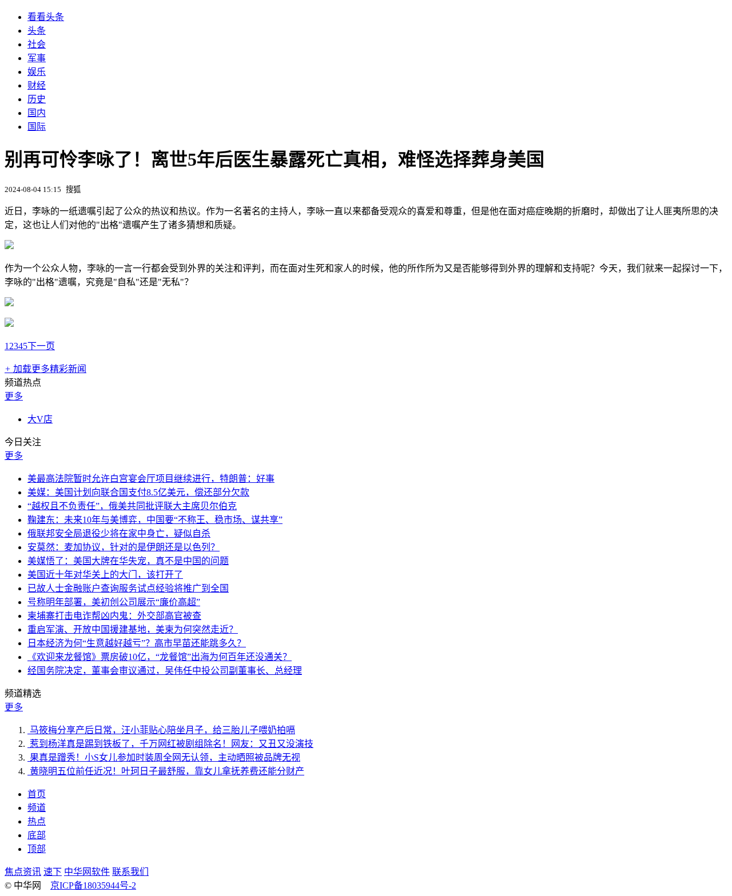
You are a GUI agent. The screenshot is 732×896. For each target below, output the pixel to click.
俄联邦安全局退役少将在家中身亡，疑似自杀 (118, 533)
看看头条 (45, 17)
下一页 (41, 346)
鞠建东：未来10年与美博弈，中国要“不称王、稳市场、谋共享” (155, 520)
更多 (14, 396)
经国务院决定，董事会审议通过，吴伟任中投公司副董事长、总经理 (164, 670)
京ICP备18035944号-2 (93, 885)
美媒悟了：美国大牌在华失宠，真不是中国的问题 (128, 561)
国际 (36, 126)
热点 (36, 821)
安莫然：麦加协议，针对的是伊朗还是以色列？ (123, 547)
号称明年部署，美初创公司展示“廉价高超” (113, 602)
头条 (36, 30)
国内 (36, 113)
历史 (36, 99)
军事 (36, 58)
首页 (36, 794)
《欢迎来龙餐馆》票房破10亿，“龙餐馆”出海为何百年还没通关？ (159, 657)
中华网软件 (87, 872)
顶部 (36, 849)
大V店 (40, 419)
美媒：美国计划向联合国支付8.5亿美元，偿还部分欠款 (138, 492)
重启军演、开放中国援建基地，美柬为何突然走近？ (132, 629)
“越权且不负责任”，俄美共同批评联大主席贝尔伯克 (132, 506)
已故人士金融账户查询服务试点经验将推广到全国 (128, 588)
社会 (36, 44)
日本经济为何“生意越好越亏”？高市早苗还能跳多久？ (136, 643)
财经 (36, 85)
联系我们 (130, 872)
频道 (36, 808)
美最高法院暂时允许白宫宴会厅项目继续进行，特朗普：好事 (150, 478)
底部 (36, 835)
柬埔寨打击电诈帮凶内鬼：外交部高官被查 (114, 616)
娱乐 (36, 72)
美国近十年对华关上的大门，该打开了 (105, 574)
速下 (52, 872)
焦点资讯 (23, 872)
